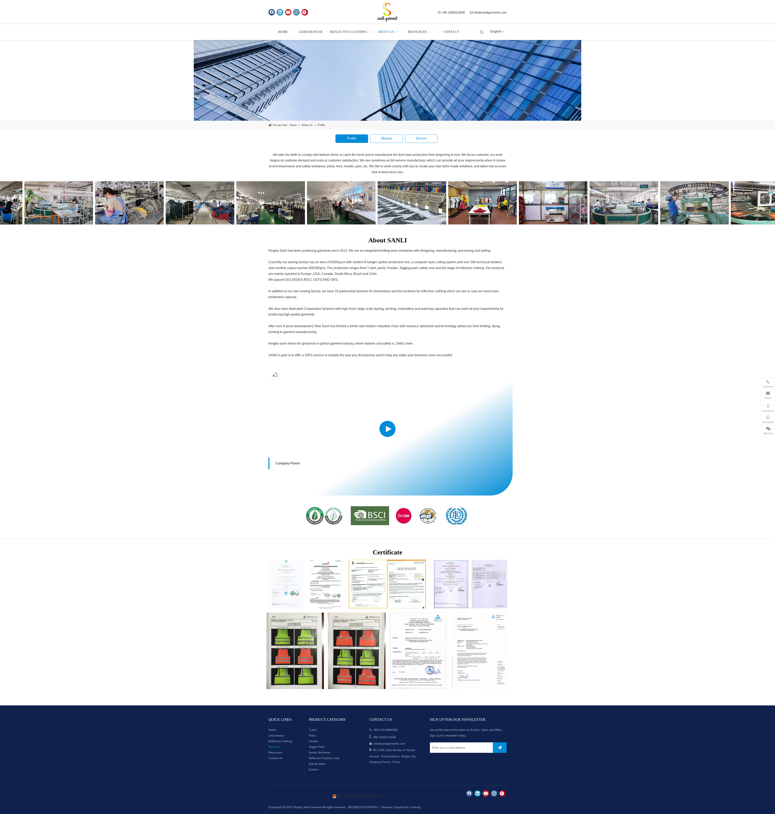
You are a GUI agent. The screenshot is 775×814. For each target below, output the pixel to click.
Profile (351, 138)
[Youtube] (288, 12)
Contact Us (275, 758)
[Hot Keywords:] (481, 32)
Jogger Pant (316, 746)
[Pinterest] (305, 12)
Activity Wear (317, 763)
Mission (386, 138)
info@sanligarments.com (490, 12)
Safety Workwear (320, 752)
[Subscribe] (500, 747)
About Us (274, 746)
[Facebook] (271, 12)
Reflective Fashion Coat (324, 758)
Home (272, 729)
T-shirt (313, 729)
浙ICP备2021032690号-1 (363, 807)
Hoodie (313, 741)
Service (421, 138)
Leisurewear (276, 735)
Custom (314, 769)
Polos (312, 735)
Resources (275, 752)
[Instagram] (296, 12)
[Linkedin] (280, 12)
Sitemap (386, 807)
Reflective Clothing (280, 741)
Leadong (414, 807)
